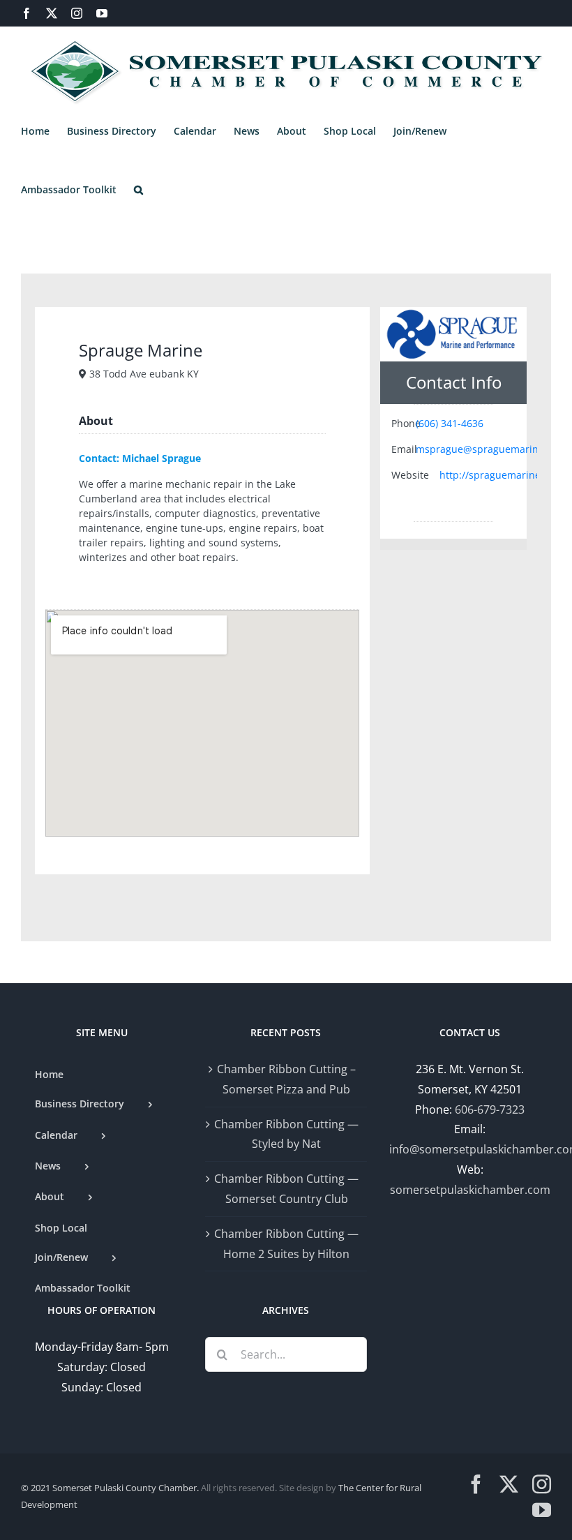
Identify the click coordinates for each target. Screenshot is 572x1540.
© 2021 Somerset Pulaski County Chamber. (110, 1487)
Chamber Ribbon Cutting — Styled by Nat (286, 1134)
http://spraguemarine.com (501, 474)
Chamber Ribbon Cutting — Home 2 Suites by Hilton (286, 1244)
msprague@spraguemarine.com (491, 449)
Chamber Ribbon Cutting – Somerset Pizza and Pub (286, 1079)
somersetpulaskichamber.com (470, 1189)
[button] (138, 189)
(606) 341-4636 (449, 423)
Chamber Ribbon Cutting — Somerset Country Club (286, 1188)
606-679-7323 (490, 1109)
